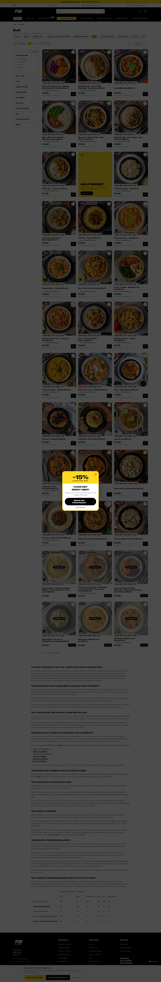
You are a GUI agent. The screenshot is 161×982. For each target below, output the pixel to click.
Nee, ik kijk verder (80, 507)
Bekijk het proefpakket (83, 501)
